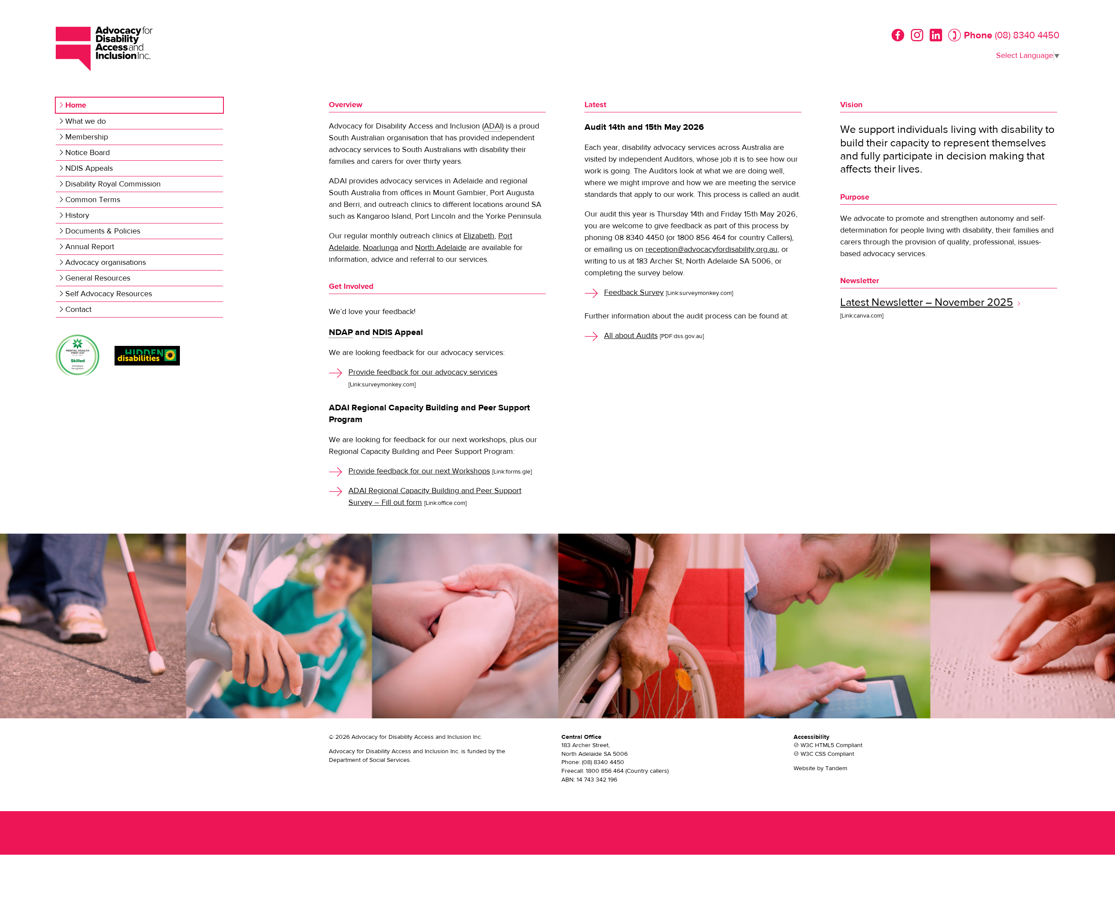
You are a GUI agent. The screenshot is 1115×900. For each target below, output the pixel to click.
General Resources (97, 278)
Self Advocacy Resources (108, 294)
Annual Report (89, 247)
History (77, 215)
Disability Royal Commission (113, 184)
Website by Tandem (820, 768)
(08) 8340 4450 (1027, 35)
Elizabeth (478, 236)
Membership (86, 137)
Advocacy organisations (105, 262)
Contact (78, 310)
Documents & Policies (102, 231)
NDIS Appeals (89, 168)
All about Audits (631, 336)
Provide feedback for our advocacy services (422, 372)
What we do (85, 121)
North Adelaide (440, 248)
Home (75, 105)
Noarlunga (380, 248)
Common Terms (92, 200)
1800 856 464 (605, 771)
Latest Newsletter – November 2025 (926, 302)
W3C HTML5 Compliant (831, 745)
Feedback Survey (634, 293)
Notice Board (87, 153)
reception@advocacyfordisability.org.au (711, 249)
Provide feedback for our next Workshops (419, 471)
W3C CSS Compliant (827, 754)
